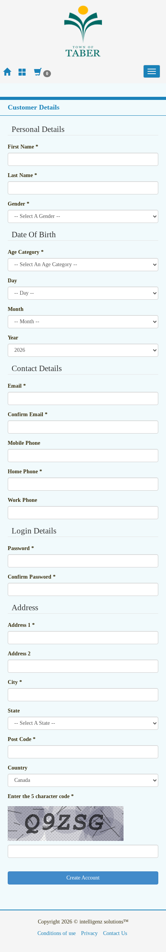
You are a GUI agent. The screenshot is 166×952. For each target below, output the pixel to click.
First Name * (23, 147)
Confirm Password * (32, 577)
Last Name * (22, 175)
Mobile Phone (24, 443)
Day (12, 281)
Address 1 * (21, 625)
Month (16, 309)
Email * (17, 386)
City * (15, 682)
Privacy (89, 933)
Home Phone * (25, 471)
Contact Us (115, 933)
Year (13, 338)
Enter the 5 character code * (41, 796)
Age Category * (26, 252)
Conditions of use (56, 933)
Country (17, 768)
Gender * (18, 204)
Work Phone (22, 500)
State (14, 711)
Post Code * (22, 739)
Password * (21, 548)
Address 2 (19, 654)
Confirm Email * (27, 414)
